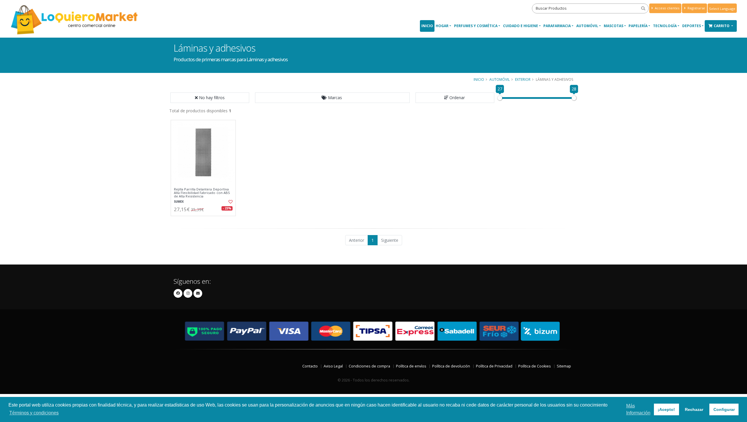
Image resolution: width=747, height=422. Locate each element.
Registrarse (696, 8)
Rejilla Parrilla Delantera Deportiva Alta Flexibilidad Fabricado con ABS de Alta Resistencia (202, 193)
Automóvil (587, 25)
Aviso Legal (333, 366)
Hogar (442, 25)
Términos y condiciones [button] (34, 412)
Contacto (310, 366)
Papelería (638, 25)
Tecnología (665, 25)
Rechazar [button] (694, 409)
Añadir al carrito (205, 221)
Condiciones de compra (369, 366)
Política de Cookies (534, 366)
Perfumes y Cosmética (476, 25)
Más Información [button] (638, 409)
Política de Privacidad (494, 366)
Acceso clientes (666, 8)
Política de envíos (411, 366)
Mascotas (613, 25)
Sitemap (564, 366)
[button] (332, 97)
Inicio (427, 25)
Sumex (179, 202)
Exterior (522, 79)
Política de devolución (451, 366)
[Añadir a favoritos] (230, 202)
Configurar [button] (724, 409)
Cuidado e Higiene (520, 25)
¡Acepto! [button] (666, 409)
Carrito (722, 25)
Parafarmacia (557, 25)
